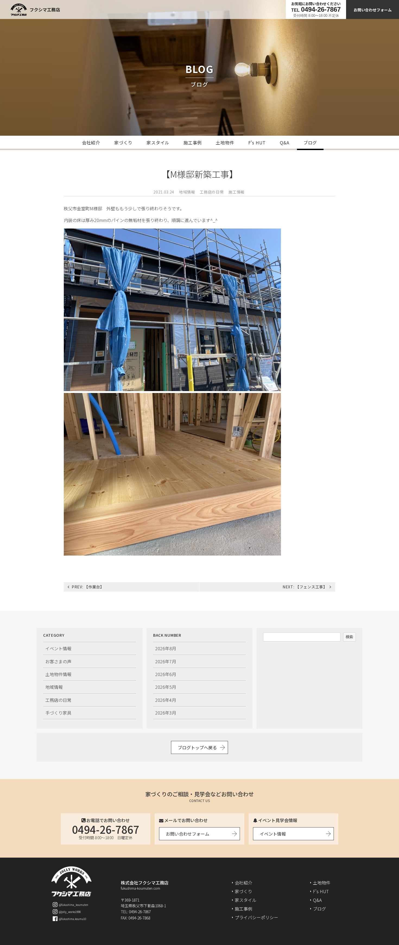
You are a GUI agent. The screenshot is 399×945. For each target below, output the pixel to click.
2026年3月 (165, 712)
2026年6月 (165, 674)
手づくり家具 (58, 712)
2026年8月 (165, 648)
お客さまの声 (58, 661)
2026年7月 (165, 661)
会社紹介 (91, 142)
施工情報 (237, 192)
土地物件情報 (58, 674)
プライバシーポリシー (256, 917)
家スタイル (158, 142)
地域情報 (187, 192)
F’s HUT (257, 142)
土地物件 (225, 142)
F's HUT (321, 891)
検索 (349, 636)
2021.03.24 (163, 192)
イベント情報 (58, 648)
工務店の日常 (212, 192)
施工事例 (192, 142)
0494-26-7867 (105, 829)
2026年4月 (165, 700)
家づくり (123, 142)
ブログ (310, 142)
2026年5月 (165, 687)
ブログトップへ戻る (197, 747)
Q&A (284, 142)
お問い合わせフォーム (373, 9)
